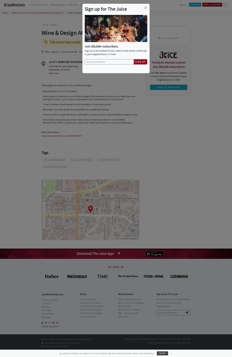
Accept (162, 353)
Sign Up (140, 61)
